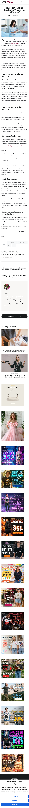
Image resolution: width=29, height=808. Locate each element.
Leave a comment (13, 316)
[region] (14, 794)
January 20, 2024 (14, 373)
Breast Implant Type (8, 254)
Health (17, 5)
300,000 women (15, 43)
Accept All (15, 804)
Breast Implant (13, 251)
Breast (4, 251)
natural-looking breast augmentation (13, 146)
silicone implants (7, 257)
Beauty (12, 5)
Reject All (14, 800)
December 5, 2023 (14, 348)
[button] (26, 2)
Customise (15, 796)
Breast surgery (20, 254)
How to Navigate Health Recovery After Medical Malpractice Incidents (14, 351)
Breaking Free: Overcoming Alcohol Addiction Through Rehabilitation (14, 376)
